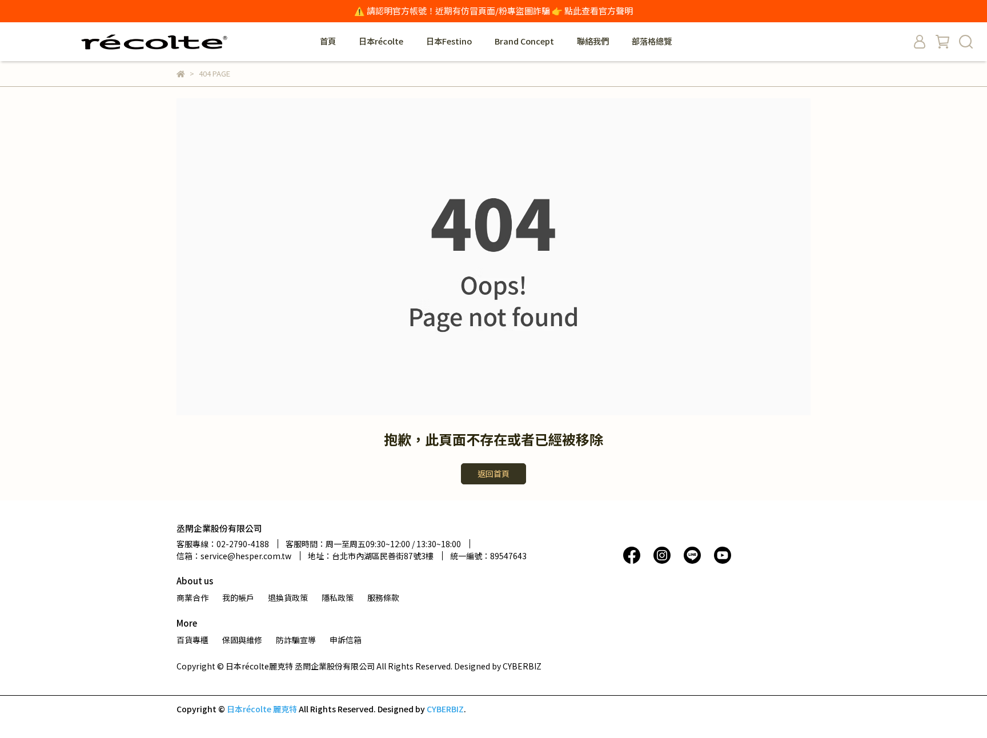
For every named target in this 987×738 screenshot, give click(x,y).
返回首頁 (493, 473)
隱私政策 (338, 597)
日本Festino (449, 41)
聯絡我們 (593, 41)
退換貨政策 (288, 597)
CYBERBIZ (445, 709)
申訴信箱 (346, 639)
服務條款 (383, 597)
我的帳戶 (238, 597)
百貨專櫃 (192, 639)
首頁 (328, 41)
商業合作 (192, 597)
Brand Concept (524, 41)
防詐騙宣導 (296, 639)
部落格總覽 (652, 41)
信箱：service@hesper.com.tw (233, 555)
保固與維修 (242, 639)
